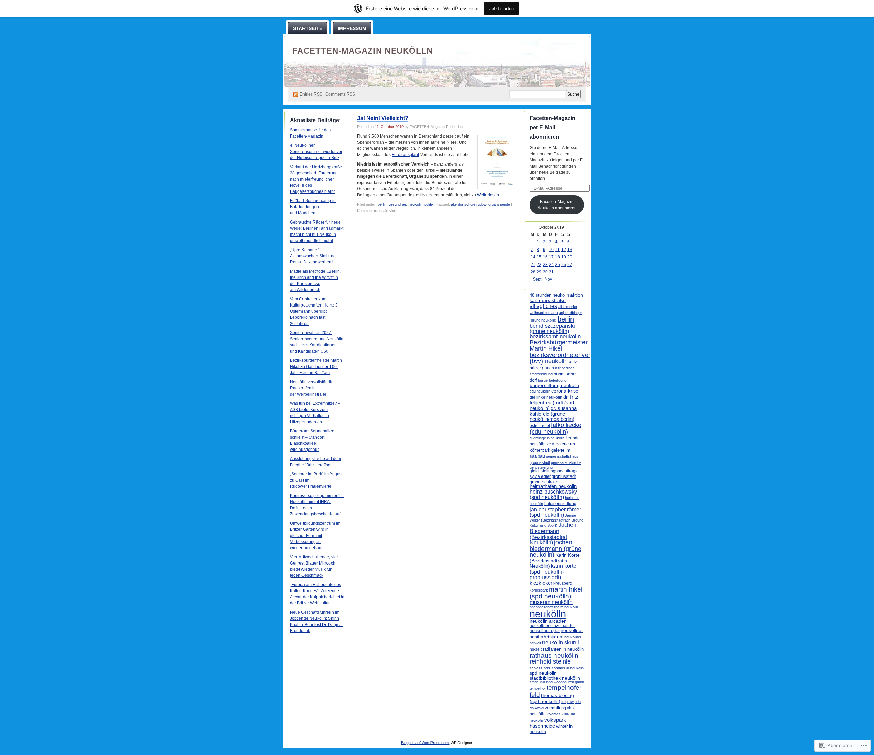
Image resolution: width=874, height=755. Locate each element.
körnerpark (539, 590)
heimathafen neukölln (553, 486)
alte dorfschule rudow (468, 204)
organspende (499, 204)
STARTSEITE (307, 28)
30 (545, 272)
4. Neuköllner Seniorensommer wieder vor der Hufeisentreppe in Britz (316, 151)
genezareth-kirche (566, 462)
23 (545, 264)
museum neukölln (551, 602)
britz (573, 361)
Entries (311, 94)
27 (569, 264)
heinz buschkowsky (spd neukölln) (553, 494)
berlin (382, 204)
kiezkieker (541, 583)
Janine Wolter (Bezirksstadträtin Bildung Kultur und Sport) (556, 520)
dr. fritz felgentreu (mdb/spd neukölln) (554, 402)
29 (539, 272)
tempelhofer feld (555, 691)
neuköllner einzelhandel (552, 625)
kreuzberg (562, 583)
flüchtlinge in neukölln (547, 438)
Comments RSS (340, 94)
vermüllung (555, 707)
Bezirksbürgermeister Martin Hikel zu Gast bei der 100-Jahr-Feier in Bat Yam (316, 366)
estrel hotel (540, 425)
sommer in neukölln (568, 668)
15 (539, 257)
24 (551, 264)
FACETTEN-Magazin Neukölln (362, 50)
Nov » (550, 279)
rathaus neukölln (554, 655)
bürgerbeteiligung (552, 380)
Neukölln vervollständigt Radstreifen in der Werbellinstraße (312, 388)
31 (551, 272)
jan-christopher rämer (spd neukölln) (555, 512)
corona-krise (564, 391)
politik (429, 204)
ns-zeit (536, 649)
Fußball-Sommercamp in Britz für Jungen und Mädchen (313, 206)
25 (557, 264)
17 (551, 257)
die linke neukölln (546, 397)
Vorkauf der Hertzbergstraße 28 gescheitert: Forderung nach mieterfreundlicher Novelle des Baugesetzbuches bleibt (316, 179)
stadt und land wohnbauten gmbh (557, 682)
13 (569, 249)
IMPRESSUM (352, 28)
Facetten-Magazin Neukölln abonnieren (557, 204)
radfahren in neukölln (563, 649)
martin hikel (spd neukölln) (556, 593)
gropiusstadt (564, 476)
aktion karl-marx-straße (556, 297)
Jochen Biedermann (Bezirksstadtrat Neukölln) (553, 533)
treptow (567, 702)
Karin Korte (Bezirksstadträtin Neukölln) (555, 560)
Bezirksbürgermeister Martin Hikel (559, 345)
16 (545, 257)
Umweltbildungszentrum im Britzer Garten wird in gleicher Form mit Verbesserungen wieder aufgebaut (315, 535)
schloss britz (540, 668)
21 (533, 264)
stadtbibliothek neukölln (555, 678)
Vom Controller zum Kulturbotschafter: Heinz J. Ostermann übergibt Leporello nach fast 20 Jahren (314, 311)
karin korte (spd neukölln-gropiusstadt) (553, 571)
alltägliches (543, 306)
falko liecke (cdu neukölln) (555, 428)
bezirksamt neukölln (555, 336)
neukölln (415, 204)
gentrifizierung (541, 467)
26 (563, 264)
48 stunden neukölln (549, 295)
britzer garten (542, 368)
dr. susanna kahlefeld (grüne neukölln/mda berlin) (553, 413)
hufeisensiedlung (560, 503)
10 (551, 249)
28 (533, 272)
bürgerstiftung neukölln (554, 385)
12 (563, 249)
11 (557, 249)
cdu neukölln (540, 391)
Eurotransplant (405, 154)
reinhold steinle (550, 661)
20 (569, 257)
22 (539, 264)
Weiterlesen (490, 195)
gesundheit (398, 204)
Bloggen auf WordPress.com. (425, 743)
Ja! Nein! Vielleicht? (382, 118)
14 (533, 257)
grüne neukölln (544, 481)
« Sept (535, 279)
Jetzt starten (501, 8)
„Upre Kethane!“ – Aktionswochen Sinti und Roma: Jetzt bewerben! (313, 256)
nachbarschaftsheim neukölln (554, 607)
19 (563, 257)
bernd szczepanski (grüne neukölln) (552, 328)
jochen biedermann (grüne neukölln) (555, 548)
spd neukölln (543, 673)
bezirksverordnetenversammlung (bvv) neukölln (574, 358)
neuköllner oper (545, 630)
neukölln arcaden (548, 621)
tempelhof (538, 688)
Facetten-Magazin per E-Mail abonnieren (552, 127)
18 (557, 257)
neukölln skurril (560, 642)
